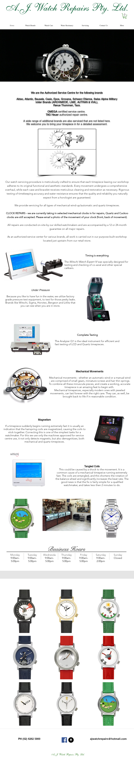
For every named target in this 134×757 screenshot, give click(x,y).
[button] (125, 16)
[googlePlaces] (128, 19)
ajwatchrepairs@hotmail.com (108, 738)
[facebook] (124, 19)
